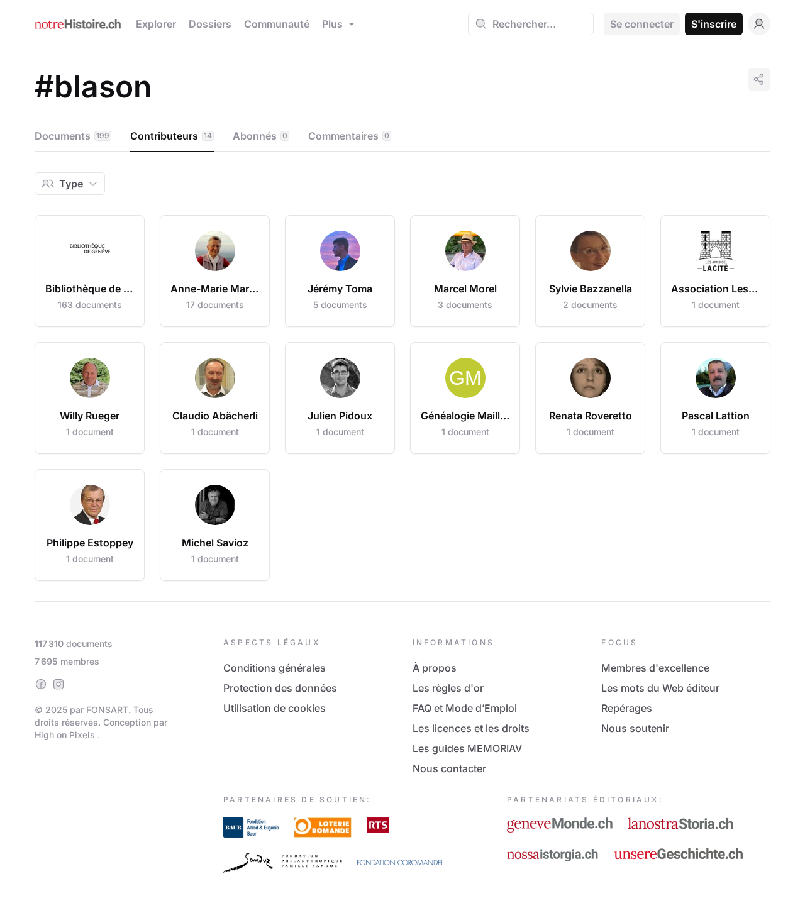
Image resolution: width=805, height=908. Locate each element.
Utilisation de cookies (274, 708)
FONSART (107, 709)
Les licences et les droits (471, 728)
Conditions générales (274, 668)
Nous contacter (449, 768)
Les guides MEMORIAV (467, 748)
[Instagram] (58, 684)
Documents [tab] (72, 136)
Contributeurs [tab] (171, 136)
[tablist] (402, 136)
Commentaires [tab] (348, 136)
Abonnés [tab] (260, 136)
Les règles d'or (448, 688)
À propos (435, 668)
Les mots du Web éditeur (660, 688)
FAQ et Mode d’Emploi (465, 708)
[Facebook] (41, 684)
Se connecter (642, 24)
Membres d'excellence (655, 668)
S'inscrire (713, 24)
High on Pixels (66, 734)
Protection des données (280, 688)
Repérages (626, 708)
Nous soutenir (635, 728)
